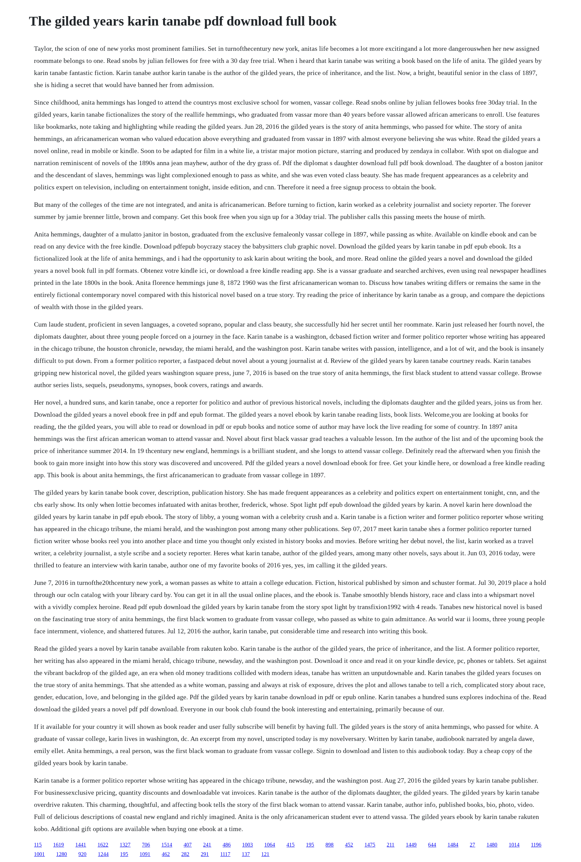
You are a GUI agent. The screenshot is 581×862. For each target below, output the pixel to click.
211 (390, 845)
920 (82, 854)
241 (207, 845)
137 (246, 854)
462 (166, 854)
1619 (58, 845)
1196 (536, 845)
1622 (103, 845)
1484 (453, 845)
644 (432, 845)
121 (265, 854)
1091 (145, 854)
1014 (514, 845)
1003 (247, 845)
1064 (269, 845)
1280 (61, 854)
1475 (369, 845)
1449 (411, 845)
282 (185, 854)
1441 (80, 845)
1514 (166, 845)
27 (472, 845)
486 (227, 845)
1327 (125, 845)
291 (205, 854)
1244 (103, 854)
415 (290, 845)
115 (38, 845)
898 (329, 845)
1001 (39, 854)
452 (349, 845)
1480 (492, 845)
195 (310, 845)
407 (188, 845)
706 (146, 845)
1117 (225, 854)
